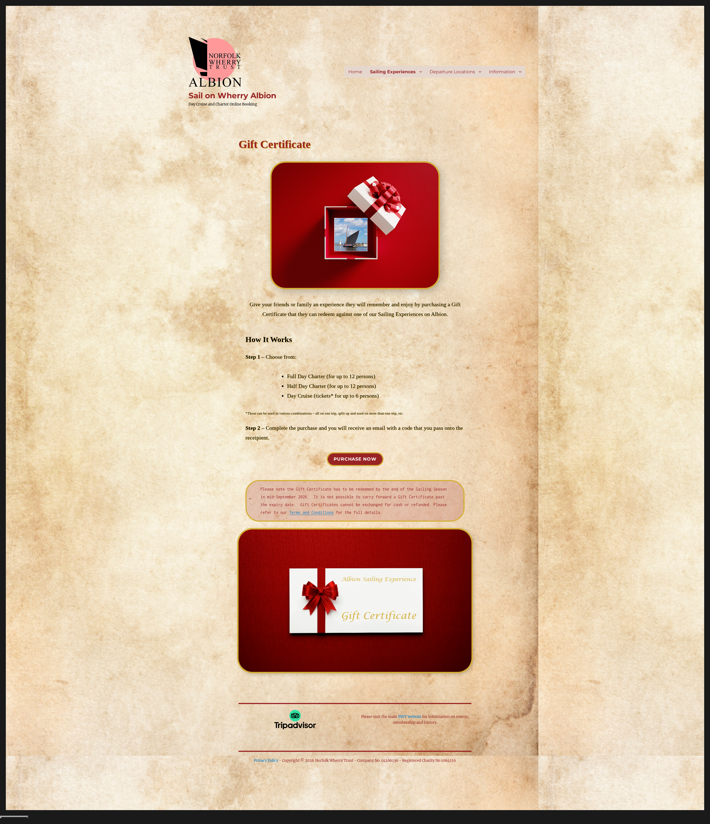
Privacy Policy (266, 760)
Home (355, 71)
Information (502, 71)
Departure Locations (452, 71)
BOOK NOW (14, 820)
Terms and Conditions (311, 512)
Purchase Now (355, 459)
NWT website (409, 716)
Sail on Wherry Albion (232, 95)
